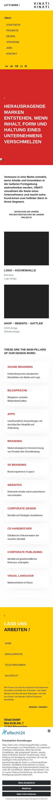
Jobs (9, 48)
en (6, 66)
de (11, 66)
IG (26, 66)
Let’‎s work (12, 5)
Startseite (13, 25)
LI (21, 66)
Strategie (12, 42)
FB (16, 66)
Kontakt (11, 54)
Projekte (12, 30)
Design (10, 36)
